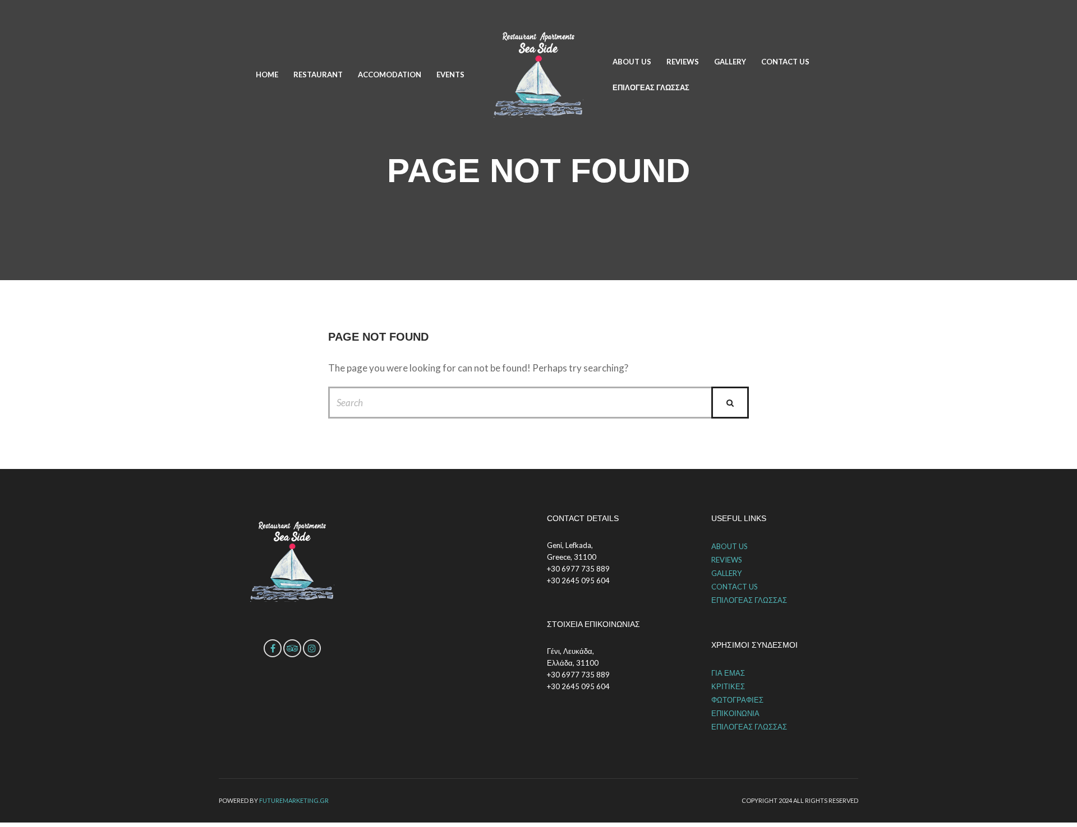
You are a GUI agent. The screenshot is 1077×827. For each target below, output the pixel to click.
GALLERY (730, 61)
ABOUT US (632, 61)
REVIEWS (682, 61)
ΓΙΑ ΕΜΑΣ (728, 672)
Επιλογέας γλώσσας (651, 87)
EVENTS (450, 74)
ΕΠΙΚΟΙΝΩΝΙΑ (735, 713)
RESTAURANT (318, 74)
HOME (267, 74)
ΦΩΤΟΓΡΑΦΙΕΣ (737, 699)
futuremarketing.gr (294, 800)
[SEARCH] (730, 403)
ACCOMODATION (389, 74)
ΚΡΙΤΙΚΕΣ (728, 686)
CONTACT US (785, 61)
